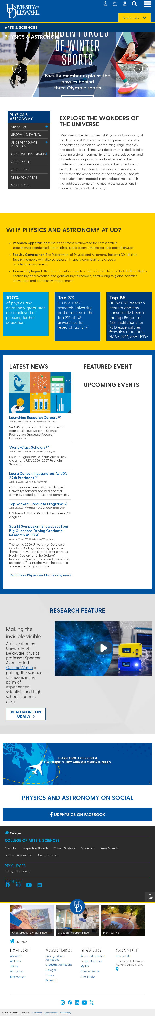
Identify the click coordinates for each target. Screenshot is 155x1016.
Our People (20, 161)
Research (51, 980)
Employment (17, 976)
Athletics (15, 961)
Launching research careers (33, 417)
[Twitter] (91, 1003)
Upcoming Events (26, 134)
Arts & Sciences (21, 27)
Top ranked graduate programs (36, 504)
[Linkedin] (77, 1003)
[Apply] (115, 4)
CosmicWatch (19, 667)
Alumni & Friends (48, 855)
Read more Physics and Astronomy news (40, 575)
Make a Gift (21, 185)
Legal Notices (51, 1013)
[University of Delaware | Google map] (117, 969)
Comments (37, 1013)
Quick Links (131, 18)
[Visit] (105, 4)
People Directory (91, 961)
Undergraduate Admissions (54, 957)
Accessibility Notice (93, 956)
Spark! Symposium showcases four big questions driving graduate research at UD (38, 530)
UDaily (14, 966)
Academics (88, 848)
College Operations (17, 871)
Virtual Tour (17, 971)
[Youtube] (84, 1003)
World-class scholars (27, 447)
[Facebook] (70, 1003)
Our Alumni (20, 169)
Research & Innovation (18, 855)
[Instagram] (63, 1003)
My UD (85, 966)
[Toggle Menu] (46, 126)
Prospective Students (35, 848)
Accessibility (65, 1013)
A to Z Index (88, 976)
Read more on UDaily (26, 714)
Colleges (50, 970)
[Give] (124, 4)
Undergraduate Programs (24, 144)
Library (49, 975)
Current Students (64, 848)
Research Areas (24, 177)
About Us (19, 126)
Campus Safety (90, 971)
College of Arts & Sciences (32, 840)
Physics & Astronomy (21, 116)
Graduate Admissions (58, 964)
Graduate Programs (28, 154)
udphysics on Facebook (79, 814)
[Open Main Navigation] (147, 4)
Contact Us (123, 956)
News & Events (109, 848)
